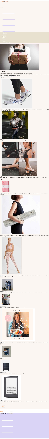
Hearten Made (11, 413)
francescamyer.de (3, 4)
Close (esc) (1, 411)
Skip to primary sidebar (5, 1)
